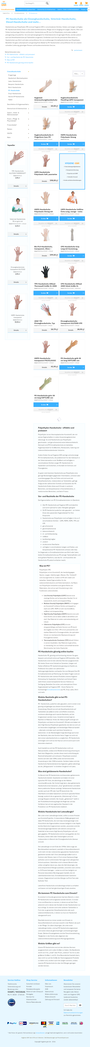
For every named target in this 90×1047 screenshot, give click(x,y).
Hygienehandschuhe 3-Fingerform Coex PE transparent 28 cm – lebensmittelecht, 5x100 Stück (44, 136)
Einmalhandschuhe (14, 71)
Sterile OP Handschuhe (16, 97)
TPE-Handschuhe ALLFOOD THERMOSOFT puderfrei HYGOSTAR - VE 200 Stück (17, 172)
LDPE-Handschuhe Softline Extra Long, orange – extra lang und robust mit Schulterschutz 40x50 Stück (72, 210)
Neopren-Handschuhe (16, 84)
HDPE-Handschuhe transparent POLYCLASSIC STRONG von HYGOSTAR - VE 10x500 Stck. (18, 316)
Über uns (48, 984)
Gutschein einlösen (33, 984)
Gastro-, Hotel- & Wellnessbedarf (13, 114)
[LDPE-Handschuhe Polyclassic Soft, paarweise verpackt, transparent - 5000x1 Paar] (46, 160)
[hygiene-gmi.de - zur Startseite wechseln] (11, 4)
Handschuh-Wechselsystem (18, 78)
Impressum (49, 986)
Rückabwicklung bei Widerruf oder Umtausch (34, 990)
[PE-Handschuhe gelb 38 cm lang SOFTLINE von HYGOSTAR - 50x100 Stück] (72, 346)
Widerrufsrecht (50, 997)
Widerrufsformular (51, 994)
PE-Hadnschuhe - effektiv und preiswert (21, 54)
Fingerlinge (12, 75)
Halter (10, 100)
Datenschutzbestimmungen (73, 1013)
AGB (46, 989)
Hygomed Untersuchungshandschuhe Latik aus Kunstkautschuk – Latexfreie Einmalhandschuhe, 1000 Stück (45, 99)
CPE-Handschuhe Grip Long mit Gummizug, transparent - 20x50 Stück (72, 247)
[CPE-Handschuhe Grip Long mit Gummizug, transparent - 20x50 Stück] (72, 234)
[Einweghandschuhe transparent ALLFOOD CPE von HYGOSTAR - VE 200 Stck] (18, 253)
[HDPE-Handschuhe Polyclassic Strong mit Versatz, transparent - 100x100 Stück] (46, 197)
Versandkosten (40, 1033)
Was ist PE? (11, 60)
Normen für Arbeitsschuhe (31, 998)
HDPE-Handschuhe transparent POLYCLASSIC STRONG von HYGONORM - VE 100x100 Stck (45, 359)
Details (16, 186)
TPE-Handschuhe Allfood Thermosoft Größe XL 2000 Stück (45, 285)
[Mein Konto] (81, 3)
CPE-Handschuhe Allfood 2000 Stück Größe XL (71, 285)
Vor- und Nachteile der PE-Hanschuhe (20, 57)
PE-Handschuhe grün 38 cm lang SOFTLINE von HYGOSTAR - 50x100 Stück (45, 396)
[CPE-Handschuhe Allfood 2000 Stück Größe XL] (72, 271)
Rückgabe (29, 994)
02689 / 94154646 (16, 992)
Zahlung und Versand (52, 999)
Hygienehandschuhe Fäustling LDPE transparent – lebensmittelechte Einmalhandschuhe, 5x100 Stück (72, 99)
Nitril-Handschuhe (14, 87)
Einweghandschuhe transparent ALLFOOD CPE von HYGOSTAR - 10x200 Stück (71, 322)
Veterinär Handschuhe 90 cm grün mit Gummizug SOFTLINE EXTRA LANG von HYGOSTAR (17, 220)
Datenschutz (49, 992)
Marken (9, 129)
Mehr (9, 137)
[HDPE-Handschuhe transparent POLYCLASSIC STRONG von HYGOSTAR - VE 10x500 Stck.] (18, 301)
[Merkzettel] (76, 3)
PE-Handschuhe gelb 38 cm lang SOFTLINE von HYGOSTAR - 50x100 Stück (72, 359)
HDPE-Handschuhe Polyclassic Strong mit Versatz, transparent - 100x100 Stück (43, 210)
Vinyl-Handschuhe (14, 93)
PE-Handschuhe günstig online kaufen (20, 63)
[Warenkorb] (86, 3)
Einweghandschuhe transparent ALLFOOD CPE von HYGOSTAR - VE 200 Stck (17, 268)
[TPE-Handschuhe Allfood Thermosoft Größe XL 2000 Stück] (46, 271)
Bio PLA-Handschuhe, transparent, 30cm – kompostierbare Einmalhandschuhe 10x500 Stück (43, 247)
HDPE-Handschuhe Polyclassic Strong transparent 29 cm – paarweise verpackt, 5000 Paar (71, 136)
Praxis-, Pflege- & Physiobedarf (13, 120)
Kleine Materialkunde (33, 1002)
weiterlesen (78, 50)
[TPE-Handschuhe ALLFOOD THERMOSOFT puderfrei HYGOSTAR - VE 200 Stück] (18, 157)
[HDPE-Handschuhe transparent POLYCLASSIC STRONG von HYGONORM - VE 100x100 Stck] (46, 346)
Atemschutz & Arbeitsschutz (17, 108)
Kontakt (29, 986)
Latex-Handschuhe (14, 81)
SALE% (9, 133)
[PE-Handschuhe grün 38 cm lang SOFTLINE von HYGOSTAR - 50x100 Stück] (46, 383)
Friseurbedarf (12, 125)
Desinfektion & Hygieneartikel (17, 104)
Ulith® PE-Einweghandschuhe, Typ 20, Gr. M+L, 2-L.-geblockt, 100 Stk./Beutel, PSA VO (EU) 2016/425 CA (45, 322)
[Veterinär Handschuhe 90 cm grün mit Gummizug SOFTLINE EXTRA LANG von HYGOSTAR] (18, 205)
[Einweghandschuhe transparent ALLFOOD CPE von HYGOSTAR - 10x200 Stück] (72, 309)
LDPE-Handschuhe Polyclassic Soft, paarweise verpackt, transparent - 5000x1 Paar (45, 173)
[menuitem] (37, 3)
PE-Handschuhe (14, 90)
